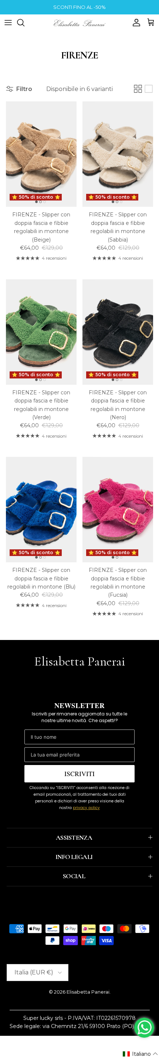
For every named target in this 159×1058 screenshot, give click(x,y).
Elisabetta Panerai (88, 992)
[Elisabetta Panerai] (79, 22)
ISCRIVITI (79, 773)
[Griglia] (137, 88)
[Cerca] (24, 22)
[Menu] (8, 22)
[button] (140, 1054)
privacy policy (86, 808)
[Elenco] (148, 88)
